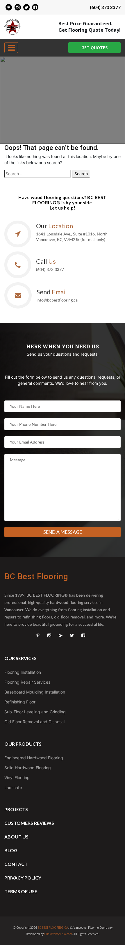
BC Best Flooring (36, 576)
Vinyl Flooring (17, 777)
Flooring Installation (22, 672)
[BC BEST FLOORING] (8, 7)
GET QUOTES (94, 47)
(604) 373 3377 (105, 7)
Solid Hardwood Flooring (27, 767)
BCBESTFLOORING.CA (53, 928)
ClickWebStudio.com (58, 934)
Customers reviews (29, 823)
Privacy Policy (22, 877)
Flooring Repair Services (27, 682)
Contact (16, 864)
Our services (20, 658)
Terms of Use (20, 891)
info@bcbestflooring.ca (57, 300)
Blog (10, 850)
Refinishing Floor (19, 701)
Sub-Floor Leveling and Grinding (35, 711)
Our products (23, 744)
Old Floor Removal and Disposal (34, 721)
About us (16, 836)
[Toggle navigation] (11, 47)
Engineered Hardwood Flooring (33, 757)
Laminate (13, 787)
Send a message (62, 532)
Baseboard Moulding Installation (34, 691)
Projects (16, 809)
